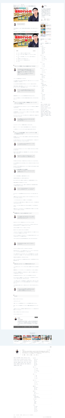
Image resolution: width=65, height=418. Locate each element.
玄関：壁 (43, 80)
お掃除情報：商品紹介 (44, 84)
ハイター (29, 359)
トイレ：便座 (43, 64)
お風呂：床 (43, 53)
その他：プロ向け (36, 410)
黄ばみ (50, 115)
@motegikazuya (28, 31)
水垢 (27, 362)
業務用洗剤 (46, 111)
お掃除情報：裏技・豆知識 (44, 85)
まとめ (19, 61)
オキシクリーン (42, 105)
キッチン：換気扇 (43, 56)
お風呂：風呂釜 (43, 52)
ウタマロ (49, 104)
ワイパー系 (47, 110)
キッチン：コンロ (43, 57)
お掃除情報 (42, 83)
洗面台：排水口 (35, 389)
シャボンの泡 (22, 359)
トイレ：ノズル (43, 65)
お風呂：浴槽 (43, 51)
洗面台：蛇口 (43, 76)
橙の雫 (49, 111)
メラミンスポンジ (43, 110)
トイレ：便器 (43, 63)
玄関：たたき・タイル (44, 81)
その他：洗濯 (43, 95)
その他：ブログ (35, 411)
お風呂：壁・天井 (43, 47)
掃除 (42, 88)
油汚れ (30, 362)
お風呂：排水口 (43, 49)
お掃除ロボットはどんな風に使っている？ (23, 58)
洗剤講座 (43, 90)
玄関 (42, 79)
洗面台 (42, 74)
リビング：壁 (43, 70)
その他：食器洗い (43, 94)
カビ (46, 105)
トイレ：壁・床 (43, 66)
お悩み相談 (23, 4)
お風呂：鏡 (43, 50)
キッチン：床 (43, 60)
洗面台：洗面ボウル (44, 75)
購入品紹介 (43, 91)
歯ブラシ (25, 362)
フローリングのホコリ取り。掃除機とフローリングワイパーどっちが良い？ (26, 55)
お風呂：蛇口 (43, 48)
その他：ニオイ (43, 96)
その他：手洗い (35, 409)
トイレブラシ (26, 359)
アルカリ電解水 (45, 104)
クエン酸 (49, 105)
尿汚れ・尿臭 (42, 111)
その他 (41, 93)
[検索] (50, 347)
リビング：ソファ (43, 71)
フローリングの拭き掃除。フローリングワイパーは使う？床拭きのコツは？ (26, 57)
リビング (43, 68)
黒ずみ (42, 116)
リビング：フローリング (44, 69)
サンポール (18, 359)
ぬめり (42, 104)
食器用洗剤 (47, 115)
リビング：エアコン (36, 384)
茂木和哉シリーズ (43, 115)
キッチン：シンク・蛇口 (44, 59)
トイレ (42, 62)
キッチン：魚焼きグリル (44, 58)
